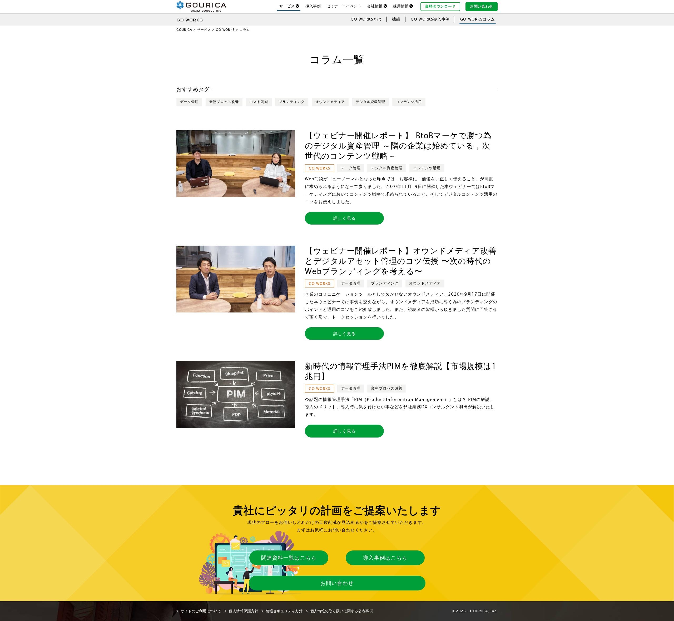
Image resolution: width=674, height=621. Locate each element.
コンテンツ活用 (409, 102)
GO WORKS (225, 30)
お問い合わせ (481, 6)
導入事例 (313, 6)
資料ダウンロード (440, 6)
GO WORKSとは (366, 19)
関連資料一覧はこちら (288, 558)
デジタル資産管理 (370, 102)
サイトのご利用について (201, 611)
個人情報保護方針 (243, 611)
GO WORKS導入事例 (430, 19)
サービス (204, 30)
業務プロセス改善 (224, 102)
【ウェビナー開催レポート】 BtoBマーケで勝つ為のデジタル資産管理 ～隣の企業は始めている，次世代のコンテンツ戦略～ (398, 145)
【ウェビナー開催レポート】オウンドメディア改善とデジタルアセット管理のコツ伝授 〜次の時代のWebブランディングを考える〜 (401, 261)
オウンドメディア (330, 102)
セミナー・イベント (344, 6)
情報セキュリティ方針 (284, 611)
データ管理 (189, 102)
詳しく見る (344, 218)
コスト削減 (259, 102)
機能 (396, 19)
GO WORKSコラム (477, 19)
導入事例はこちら (385, 558)
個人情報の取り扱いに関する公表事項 (341, 611)
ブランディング (292, 102)
